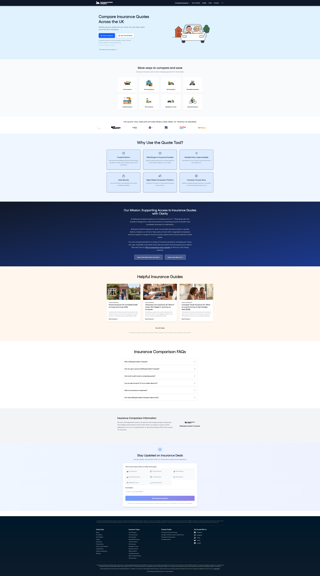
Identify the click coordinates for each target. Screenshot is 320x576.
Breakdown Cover (133, 546)
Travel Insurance (133, 541)
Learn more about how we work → (148, 257)
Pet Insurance (132, 544)
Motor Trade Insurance (135, 555)
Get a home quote (126, 35)
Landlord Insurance (134, 553)
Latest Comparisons (101, 551)
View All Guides (160, 328)
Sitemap (98, 553)
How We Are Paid (165, 539)
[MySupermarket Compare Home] (104, 3)
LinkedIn (199, 543)
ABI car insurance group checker (157, 247)
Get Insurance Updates (160, 498)
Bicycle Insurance (133, 548)
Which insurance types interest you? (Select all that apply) (140, 466)
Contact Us (99, 541)
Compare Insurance (181, 3)
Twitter (198, 540)
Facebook (199, 532)
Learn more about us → (175, 257)
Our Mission (99, 534)
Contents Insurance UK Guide (169, 532)
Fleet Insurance (133, 551)
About (97, 532)
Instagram (199, 535)
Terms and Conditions (102, 546)
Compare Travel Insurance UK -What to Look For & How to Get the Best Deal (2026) (196, 307)
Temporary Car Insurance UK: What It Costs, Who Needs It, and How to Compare (159, 307)
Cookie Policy (99, 548)
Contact (216, 3)
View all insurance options (107, 49)
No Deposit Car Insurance (168, 537)
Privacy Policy (189, 503)
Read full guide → (113, 319)
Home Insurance (133, 534)
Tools (210, 3)
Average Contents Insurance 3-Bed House (172, 534)
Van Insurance (132, 537)
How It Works (196, 3)
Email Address (129, 487)
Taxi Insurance (132, 558)
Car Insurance (132, 532)
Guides (204, 3)
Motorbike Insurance (134, 539)
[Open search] (222, 2)
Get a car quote (108, 35)
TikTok (198, 537)
